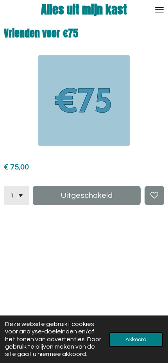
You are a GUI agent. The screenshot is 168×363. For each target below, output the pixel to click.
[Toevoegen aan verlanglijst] (154, 195)
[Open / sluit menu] (159, 9)
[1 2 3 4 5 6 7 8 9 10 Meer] (16, 195)
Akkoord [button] (136, 339)
